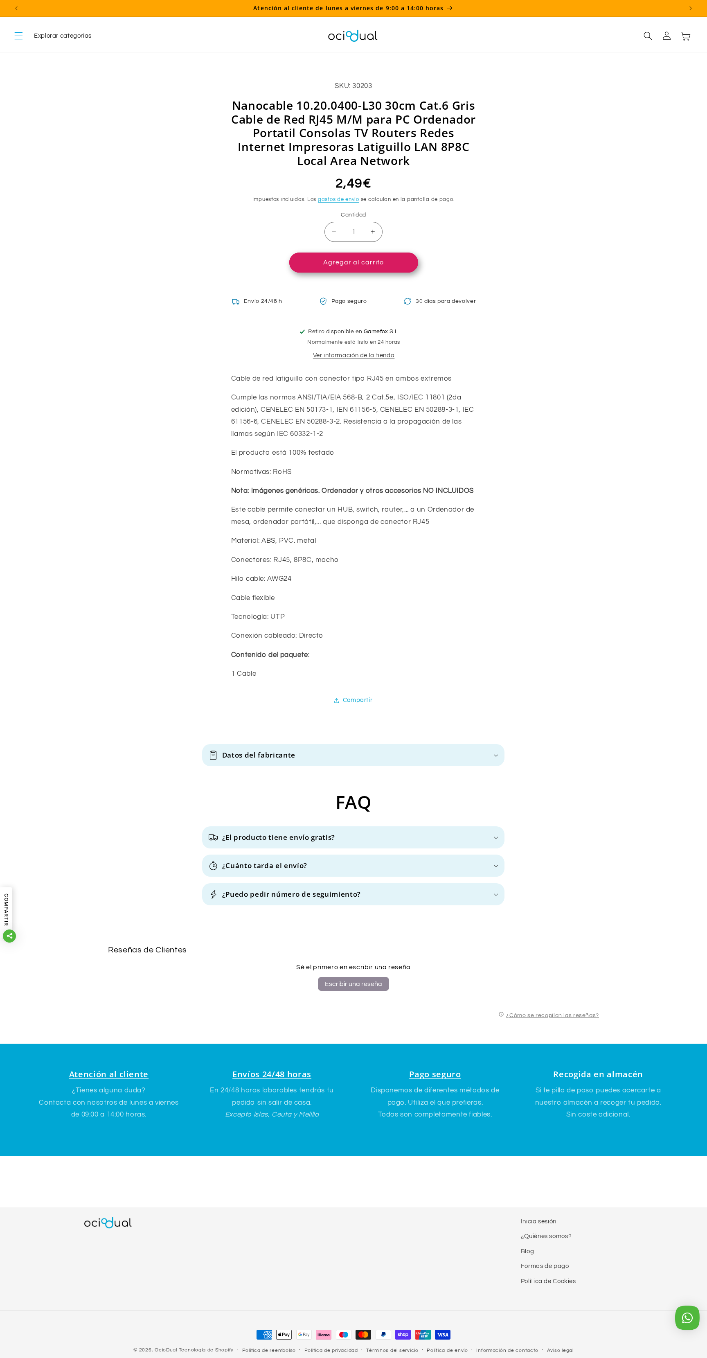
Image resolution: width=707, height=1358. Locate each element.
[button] (53, 36)
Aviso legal (560, 1350)
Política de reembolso (269, 1350)
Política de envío (447, 1350)
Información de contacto (507, 1350)
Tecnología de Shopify (206, 1350)
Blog (527, 1251)
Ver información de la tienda (354, 355)
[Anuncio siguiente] (691, 8)
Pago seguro (435, 1074)
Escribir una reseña (353, 984)
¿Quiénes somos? (546, 1236)
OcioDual (166, 1350)
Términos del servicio (392, 1350)
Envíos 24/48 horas (271, 1074)
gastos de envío (338, 199)
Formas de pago (545, 1266)
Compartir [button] (358, 700)
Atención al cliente (109, 1074)
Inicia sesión (538, 1221)
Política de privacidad (331, 1350)
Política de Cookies (548, 1281)
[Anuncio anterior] (16, 8)
